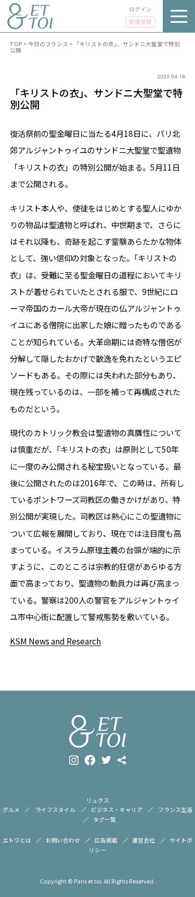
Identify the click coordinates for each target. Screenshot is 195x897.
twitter (106, 760)
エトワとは (17, 840)
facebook (90, 760)
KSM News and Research (55, 641)
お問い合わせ (63, 840)
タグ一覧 (104, 819)
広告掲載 (106, 840)
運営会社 (143, 840)
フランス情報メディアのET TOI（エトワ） (30, 16)
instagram (74, 760)
